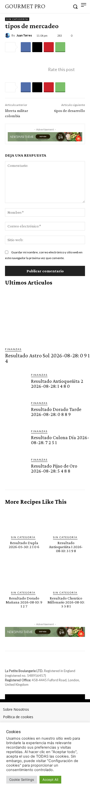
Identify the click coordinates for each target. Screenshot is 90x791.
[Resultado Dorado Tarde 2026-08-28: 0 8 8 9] (16, 412)
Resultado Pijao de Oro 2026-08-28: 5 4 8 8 (54, 468)
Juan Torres (24, 35)
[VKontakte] (49, 661)
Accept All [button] (50, 780)
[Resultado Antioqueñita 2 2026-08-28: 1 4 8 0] (16, 384)
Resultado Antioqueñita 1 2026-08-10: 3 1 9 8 (66, 547)
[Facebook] (26, 47)
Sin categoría (17, 19)
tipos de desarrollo (69, 110)
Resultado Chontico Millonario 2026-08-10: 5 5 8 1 (66, 602)
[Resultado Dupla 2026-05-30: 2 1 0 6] (24, 520)
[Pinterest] (49, 47)
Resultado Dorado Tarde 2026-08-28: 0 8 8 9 (56, 411)
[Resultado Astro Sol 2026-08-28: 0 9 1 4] (47, 316)
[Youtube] (58, 661)
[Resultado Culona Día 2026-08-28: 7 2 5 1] (16, 440)
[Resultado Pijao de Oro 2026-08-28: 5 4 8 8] (16, 469)
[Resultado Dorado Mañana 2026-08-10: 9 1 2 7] (24, 576)
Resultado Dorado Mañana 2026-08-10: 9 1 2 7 (24, 602)
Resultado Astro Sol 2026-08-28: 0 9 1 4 (47, 358)
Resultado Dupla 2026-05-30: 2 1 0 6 (24, 545)
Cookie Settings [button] (21, 780)
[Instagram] (40, 661)
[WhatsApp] (60, 47)
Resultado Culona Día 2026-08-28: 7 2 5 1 (60, 440)
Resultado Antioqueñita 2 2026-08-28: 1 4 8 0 (57, 383)
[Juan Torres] (8, 35)
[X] (37, 47)
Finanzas (13, 349)
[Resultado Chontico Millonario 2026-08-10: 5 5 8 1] (66, 576)
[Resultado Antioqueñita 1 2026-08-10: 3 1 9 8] (66, 520)
